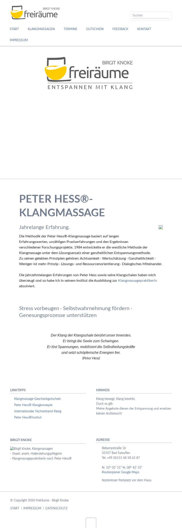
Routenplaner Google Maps (120, 472)
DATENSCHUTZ (56, 508)
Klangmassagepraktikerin (137, 280)
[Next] (173, 112)
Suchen (167, 16)
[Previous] (9, 112)
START (14, 508)
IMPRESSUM (32, 508)
